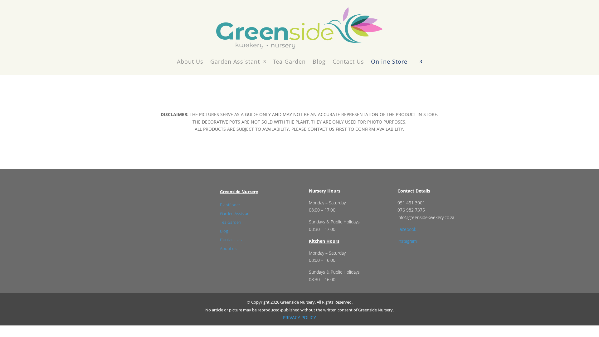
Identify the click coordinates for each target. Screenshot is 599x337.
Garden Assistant (235, 61)
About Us (190, 61)
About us (228, 248)
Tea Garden (289, 61)
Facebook (406, 229)
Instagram (407, 241)
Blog (319, 61)
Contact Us (348, 61)
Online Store (389, 61)
